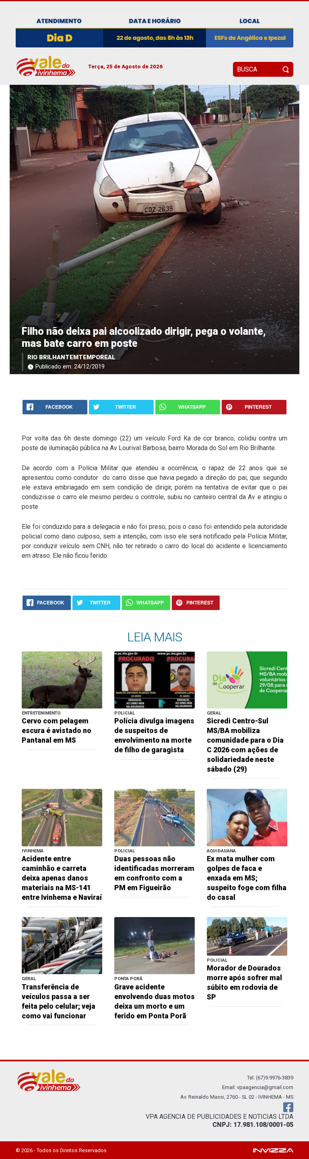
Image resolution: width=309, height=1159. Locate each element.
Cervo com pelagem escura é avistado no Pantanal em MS (56, 730)
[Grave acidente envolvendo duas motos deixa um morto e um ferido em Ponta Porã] (154, 945)
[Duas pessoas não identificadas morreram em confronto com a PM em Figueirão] (154, 817)
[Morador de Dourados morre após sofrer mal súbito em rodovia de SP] (247, 936)
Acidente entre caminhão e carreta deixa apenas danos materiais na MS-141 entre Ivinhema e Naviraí (62, 878)
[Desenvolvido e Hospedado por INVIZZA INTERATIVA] (273, 1150)
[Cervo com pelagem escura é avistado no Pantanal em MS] (62, 679)
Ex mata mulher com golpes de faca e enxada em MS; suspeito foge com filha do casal (246, 878)
